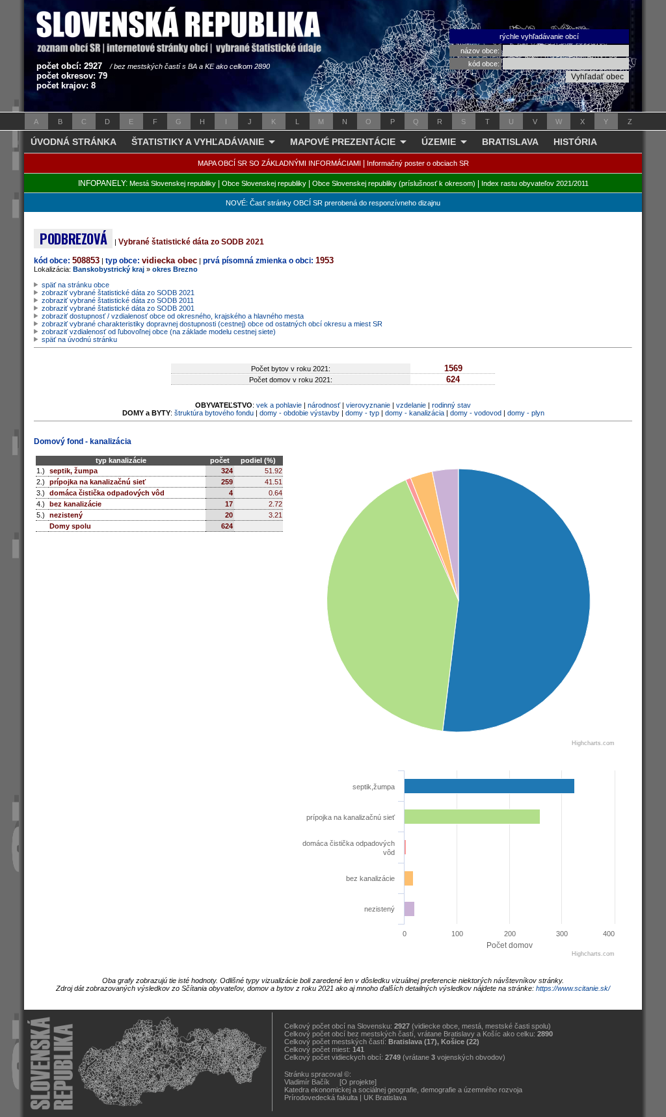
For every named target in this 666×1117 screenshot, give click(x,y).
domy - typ (362, 413)
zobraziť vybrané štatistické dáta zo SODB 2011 (118, 300)
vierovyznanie (368, 405)
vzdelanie (411, 405)
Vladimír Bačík (307, 1082)
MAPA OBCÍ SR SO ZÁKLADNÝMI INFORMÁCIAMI (279, 163)
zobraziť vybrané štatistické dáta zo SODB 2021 (118, 292)
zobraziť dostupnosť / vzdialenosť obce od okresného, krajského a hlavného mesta (173, 316)
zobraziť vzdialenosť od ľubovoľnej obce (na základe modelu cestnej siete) (159, 331)
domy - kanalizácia (414, 413)
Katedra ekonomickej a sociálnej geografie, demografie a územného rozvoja (403, 1090)
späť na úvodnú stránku (79, 339)
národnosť (324, 405)
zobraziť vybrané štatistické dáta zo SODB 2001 (118, 308)
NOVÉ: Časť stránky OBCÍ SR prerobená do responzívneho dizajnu (333, 203)
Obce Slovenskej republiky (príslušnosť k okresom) (393, 183)
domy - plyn (525, 413)
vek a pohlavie (279, 405)
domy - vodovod (475, 413)
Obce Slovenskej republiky (264, 183)
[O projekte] (358, 1082)
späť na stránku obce (75, 285)
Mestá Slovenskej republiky (172, 183)
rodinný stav (451, 405)
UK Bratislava (385, 1097)
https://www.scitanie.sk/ (573, 988)
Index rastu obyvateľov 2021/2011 (535, 183)
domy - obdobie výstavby (300, 413)
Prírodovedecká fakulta (321, 1097)
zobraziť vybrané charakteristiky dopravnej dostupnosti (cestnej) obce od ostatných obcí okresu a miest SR (212, 324)
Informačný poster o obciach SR (418, 163)
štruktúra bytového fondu (214, 413)
